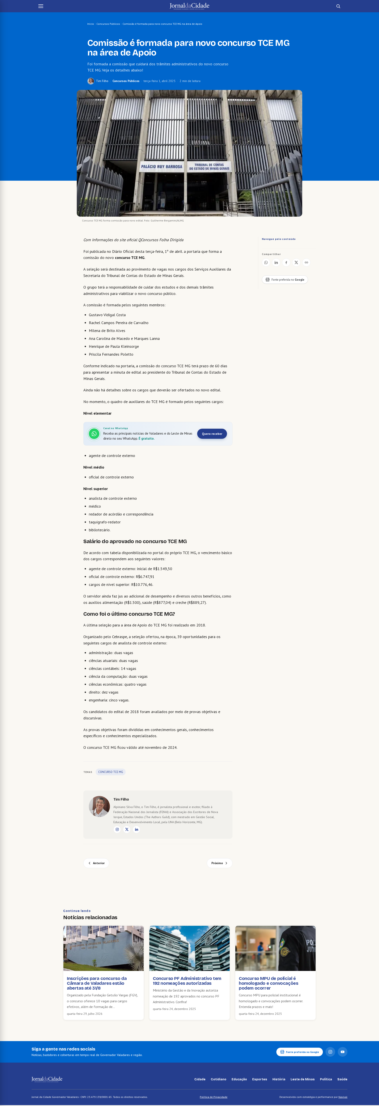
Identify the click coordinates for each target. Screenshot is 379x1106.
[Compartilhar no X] (296, 262)
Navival (342, 1097)
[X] (127, 829)
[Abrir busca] (338, 6)
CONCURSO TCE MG (110, 772)
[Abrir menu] (41, 6)
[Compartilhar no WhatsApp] (266, 262)
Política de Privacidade (213, 1097)
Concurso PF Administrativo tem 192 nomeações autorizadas (187, 981)
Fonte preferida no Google (302, 1052)
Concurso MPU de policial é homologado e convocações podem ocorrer (268, 983)
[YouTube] (342, 1052)
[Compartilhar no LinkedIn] (276, 262)
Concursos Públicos (108, 23)
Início (90, 23)
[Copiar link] (306, 262)
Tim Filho (102, 81)
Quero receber (212, 434)
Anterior (99, 863)
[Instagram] (117, 829)
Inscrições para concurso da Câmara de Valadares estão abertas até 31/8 (97, 983)
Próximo (217, 863)
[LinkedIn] (136, 829)
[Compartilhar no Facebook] (286, 262)
